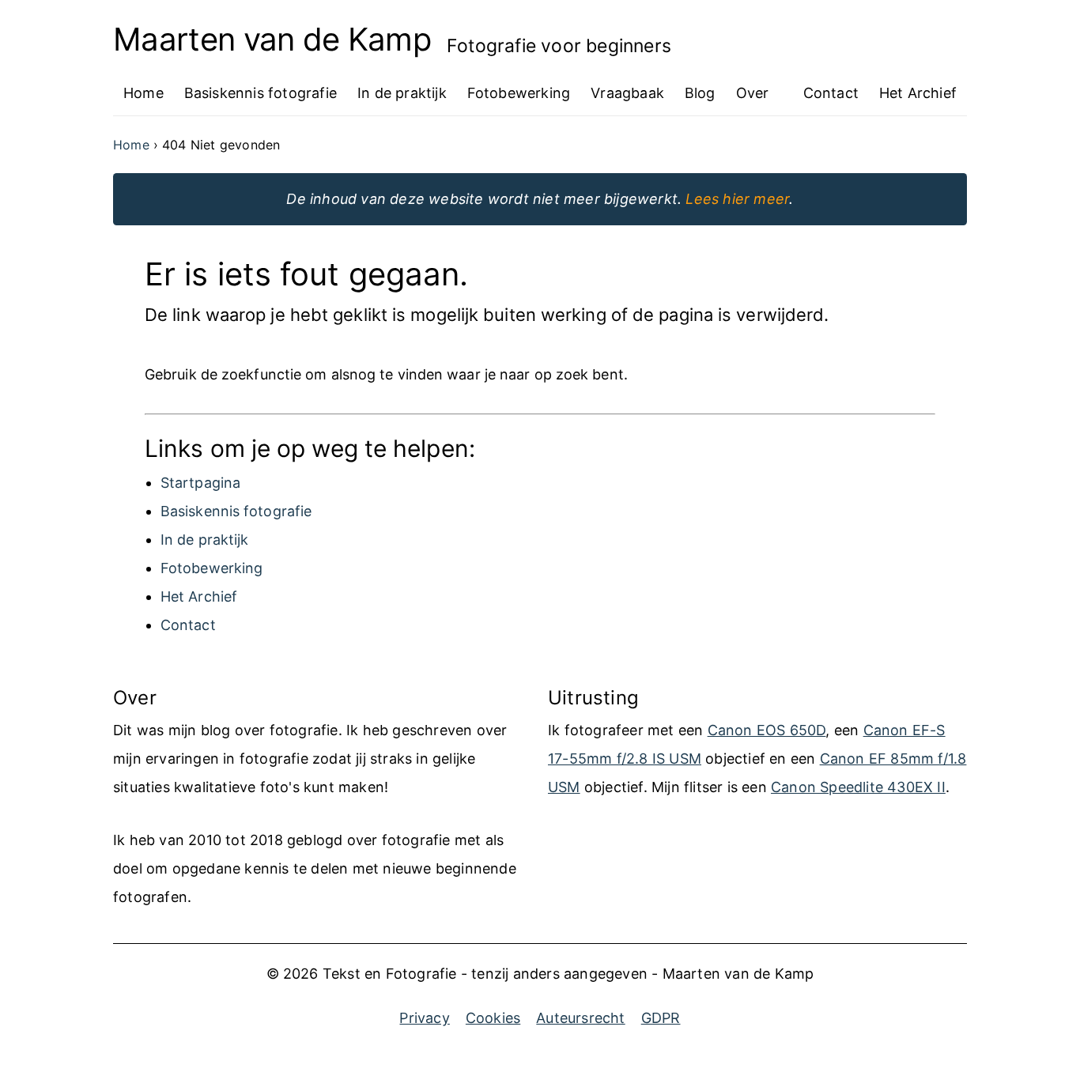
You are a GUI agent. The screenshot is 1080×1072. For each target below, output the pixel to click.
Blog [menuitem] (700, 93)
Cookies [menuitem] (493, 1018)
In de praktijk (204, 539)
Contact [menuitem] (831, 93)
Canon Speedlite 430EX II (858, 787)
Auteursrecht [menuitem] (580, 1018)
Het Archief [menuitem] (918, 93)
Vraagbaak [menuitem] (627, 93)
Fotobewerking (211, 568)
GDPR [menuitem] (661, 1018)
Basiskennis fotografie (236, 511)
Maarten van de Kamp (272, 39)
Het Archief (198, 596)
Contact (188, 625)
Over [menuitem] (752, 93)
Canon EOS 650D (767, 730)
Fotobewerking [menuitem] (519, 93)
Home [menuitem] (143, 93)
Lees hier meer (737, 199)
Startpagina (200, 482)
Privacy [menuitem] (424, 1018)
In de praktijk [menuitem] (402, 93)
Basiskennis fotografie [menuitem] (260, 93)
